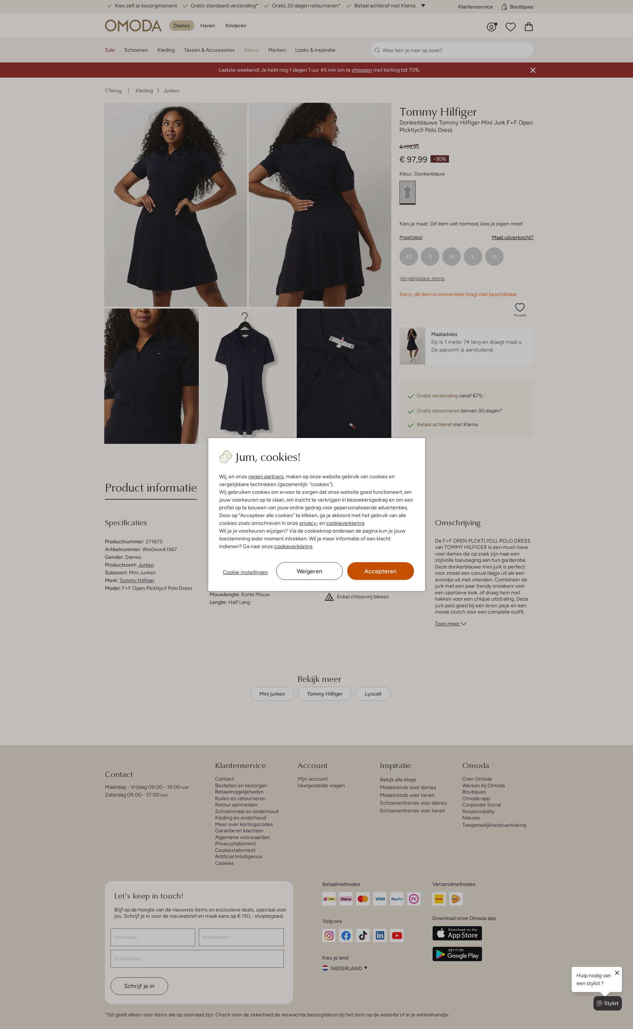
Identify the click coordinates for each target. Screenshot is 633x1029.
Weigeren (309, 571)
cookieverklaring (345, 523)
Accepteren (380, 571)
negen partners (266, 476)
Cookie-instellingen (245, 572)
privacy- (308, 523)
